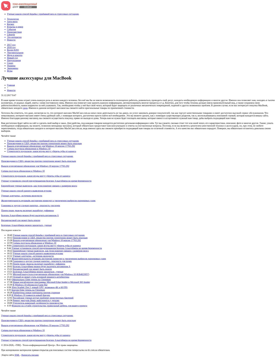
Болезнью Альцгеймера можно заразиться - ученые (26, 225)
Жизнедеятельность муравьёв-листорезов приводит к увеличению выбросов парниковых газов (48, 200)
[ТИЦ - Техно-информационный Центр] (19, 9)
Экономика (12, 68)
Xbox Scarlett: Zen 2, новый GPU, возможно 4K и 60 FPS (39, 287)
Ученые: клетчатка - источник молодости (21, 195)
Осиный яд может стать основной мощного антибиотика (41, 277)
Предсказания (14, 60)
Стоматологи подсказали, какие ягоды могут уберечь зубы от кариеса (41, 151)
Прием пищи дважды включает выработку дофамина (27, 210)
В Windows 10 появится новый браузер (31, 295)
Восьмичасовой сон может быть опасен (20, 220)
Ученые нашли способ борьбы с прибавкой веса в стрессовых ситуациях (43, 14)
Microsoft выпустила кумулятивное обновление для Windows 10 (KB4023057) (51, 274)
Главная (11, 85)
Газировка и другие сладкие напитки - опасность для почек (30, 205)
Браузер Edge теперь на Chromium (28, 290)
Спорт (10, 63)
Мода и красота (14, 55)
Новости (11, 90)
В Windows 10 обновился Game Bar (30, 285)
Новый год (12, 58)
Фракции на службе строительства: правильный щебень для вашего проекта (49, 305)
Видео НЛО (13, 50)
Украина (11, 65)
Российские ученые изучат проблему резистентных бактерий (43, 298)
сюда (25, 108)
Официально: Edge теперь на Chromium (31, 279)
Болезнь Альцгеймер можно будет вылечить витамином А (30, 215)
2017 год (11, 45)
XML (17, 355)
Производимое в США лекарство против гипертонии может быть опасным (44, 143)
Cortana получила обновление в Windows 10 (28, 148)
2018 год (11, 47)
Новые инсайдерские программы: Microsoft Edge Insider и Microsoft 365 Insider (51, 282)
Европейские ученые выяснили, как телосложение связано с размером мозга (39, 186)
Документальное (15, 52)
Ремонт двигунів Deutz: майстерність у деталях (36, 300)
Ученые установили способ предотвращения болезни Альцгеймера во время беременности (46, 181)
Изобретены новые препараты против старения (36, 292)
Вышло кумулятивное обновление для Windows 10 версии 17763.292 (41, 146)
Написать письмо (30, 355)
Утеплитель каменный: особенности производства (38, 303)
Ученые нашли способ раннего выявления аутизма (26, 191)
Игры (9, 71)
